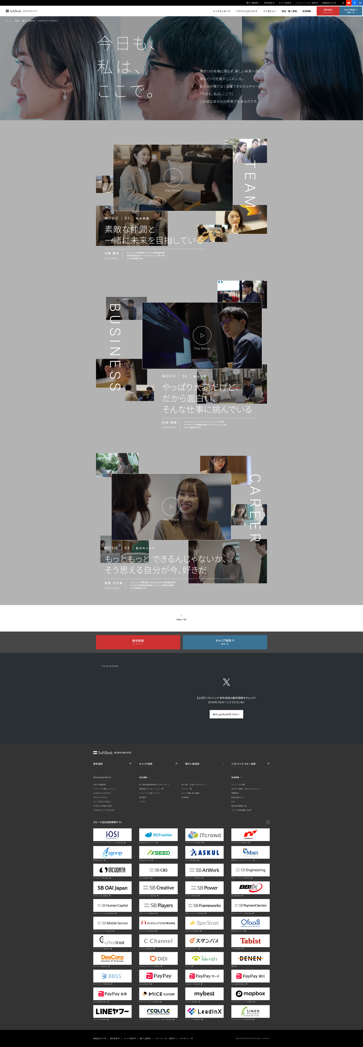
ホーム (9, 20)
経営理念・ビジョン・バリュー (150, 789)
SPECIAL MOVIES (100, 797)
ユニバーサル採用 (238, 784)
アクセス (142, 801)
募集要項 (234, 793)
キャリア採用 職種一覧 (240, 810)
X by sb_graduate (110, 665)
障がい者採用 (252, 2)
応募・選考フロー (237, 797)
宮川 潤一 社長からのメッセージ (193, 784)
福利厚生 (142, 797)
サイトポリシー (185, 1038)
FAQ (233, 801)
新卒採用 (268, 2)
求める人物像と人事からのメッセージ (245, 789)
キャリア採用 (284, 2)
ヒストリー (185, 789)
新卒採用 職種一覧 (238, 806)
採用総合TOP (328, 2)
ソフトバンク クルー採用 (306, 2)
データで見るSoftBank (102, 801)
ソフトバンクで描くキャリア (149, 793)
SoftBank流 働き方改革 (102, 806)
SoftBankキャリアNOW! (102, 810)
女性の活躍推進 (99, 784)
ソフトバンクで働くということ (104, 789)
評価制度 (185, 797)
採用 (17, 20)
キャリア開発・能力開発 (190, 793)
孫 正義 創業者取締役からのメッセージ (154, 784)
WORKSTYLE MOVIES (102, 793)
